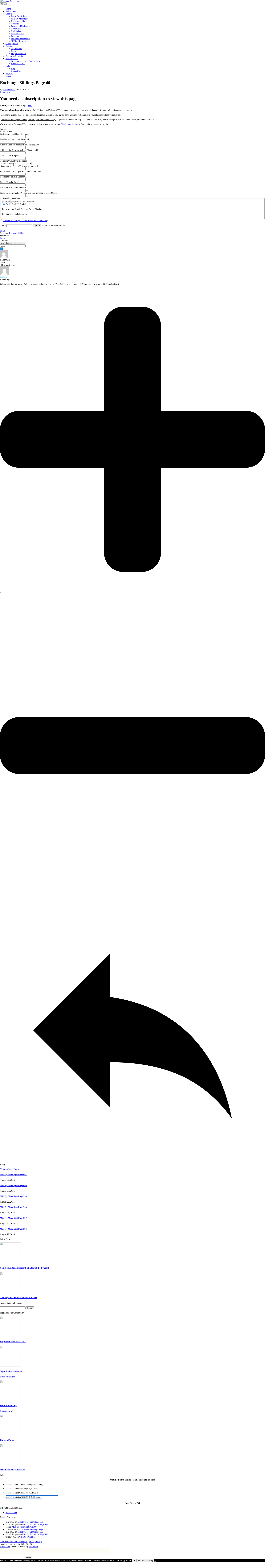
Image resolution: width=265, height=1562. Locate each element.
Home (8, 9)
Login (13, 51)
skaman (3, 277)
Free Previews (12, 58)
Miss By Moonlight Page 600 (13, 1185)
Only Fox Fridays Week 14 (12, 1469)
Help (8, 66)
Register (9, 73)
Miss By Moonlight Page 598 (13, 1207)
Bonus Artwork (18, 63)
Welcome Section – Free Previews (26, 61)
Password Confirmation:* (11, 193)
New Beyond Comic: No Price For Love (18, 1297)
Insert (28, 1558)
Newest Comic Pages (9, 1169)
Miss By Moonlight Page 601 (13, 1174)
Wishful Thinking (8, 1405)
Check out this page (70, 124)
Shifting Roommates (20, 41)
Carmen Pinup (7, 1440)
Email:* (3, 182)
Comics (9, 14)
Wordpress (33, 1546)
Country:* (4, 161)
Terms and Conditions (17, 1541)
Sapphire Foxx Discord (11, 1371)
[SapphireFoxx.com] (9, 1)
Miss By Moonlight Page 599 (13, 1196)
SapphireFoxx (9, 89)
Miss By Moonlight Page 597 (13, 1218)
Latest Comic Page (19, 16)
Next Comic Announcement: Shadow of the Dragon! (24, 1268)
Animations (11, 11)
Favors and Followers (20, 26)
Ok (134, 1561)
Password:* (5, 187)
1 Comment (5, 92)
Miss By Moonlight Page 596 (13, 1229)
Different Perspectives (20, 38)
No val (3, 225)
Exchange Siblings (19, 21)
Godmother (16, 31)
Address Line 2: (7, 150)
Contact (3, 1541)
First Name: (5, 134)
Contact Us (16, 71)
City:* (3, 155)
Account (9, 46)
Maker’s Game (17, 33)
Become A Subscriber (15, 56)
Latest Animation (7, 1377)
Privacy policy (147, 1561)
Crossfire (15, 24)
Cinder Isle (16, 28)
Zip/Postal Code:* (8, 171)
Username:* (5, 177)
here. (30, 105)
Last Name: (5, 139)
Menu (3, 4)
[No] (155, 1561)
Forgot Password (18, 53)
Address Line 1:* (7, 145)
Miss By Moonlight (19, 19)
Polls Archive (11, 1512)
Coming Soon (12, 43)
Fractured (15, 36)
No (138, 1561)
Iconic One (5, 1546)
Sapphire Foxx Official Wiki (13, 1341)
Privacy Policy (35, 1541)
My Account (16, 48)
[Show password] (27, 190)
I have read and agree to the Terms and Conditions (25, 220)
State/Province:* (7, 166)
